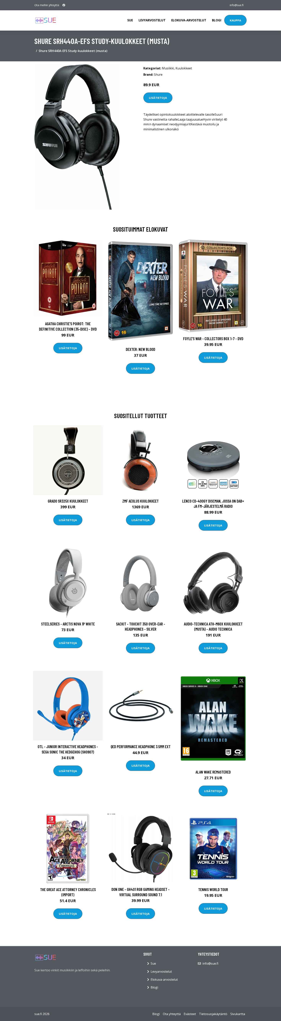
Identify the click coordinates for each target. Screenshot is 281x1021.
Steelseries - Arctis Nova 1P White (68, 623)
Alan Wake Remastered (213, 772)
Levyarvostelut (152, 20)
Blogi (216, 20)
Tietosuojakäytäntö (213, 1014)
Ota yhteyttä (172, 1014)
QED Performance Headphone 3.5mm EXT (141, 746)
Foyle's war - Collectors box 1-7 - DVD (213, 338)
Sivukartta (237, 1014)
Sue (130, 20)
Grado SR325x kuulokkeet (68, 501)
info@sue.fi (237, 5)
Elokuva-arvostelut (188, 20)
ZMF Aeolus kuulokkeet (140, 501)
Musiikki (168, 68)
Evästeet (190, 1014)
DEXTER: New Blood (140, 349)
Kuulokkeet (183, 68)
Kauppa (235, 20)
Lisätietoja (158, 98)
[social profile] (64, 5)
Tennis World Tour (213, 889)
